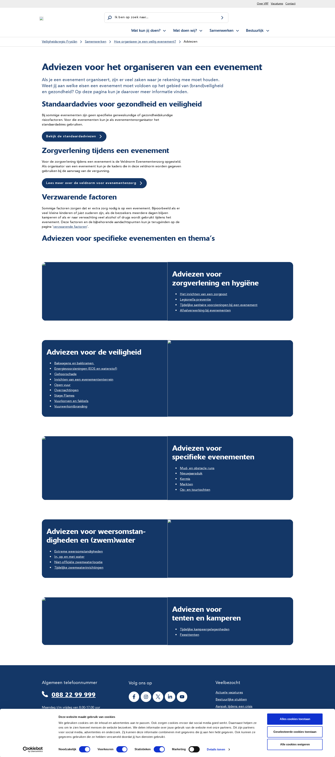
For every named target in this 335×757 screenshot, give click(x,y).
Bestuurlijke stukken (231, 699)
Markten (186, 484)
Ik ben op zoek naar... (131, 17)
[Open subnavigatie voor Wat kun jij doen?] (164, 30)
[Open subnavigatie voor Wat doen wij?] (201, 30)
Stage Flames (64, 395)
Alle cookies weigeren (295, 744)
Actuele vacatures (229, 692)
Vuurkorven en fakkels (71, 401)
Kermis (185, 479)
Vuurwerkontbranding (70, 406)
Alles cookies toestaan (295, 719)
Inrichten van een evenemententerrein (83, 379)
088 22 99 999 (74, 695)
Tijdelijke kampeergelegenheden (204, 629)
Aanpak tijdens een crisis (234, 706)
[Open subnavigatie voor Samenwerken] (237, 30)
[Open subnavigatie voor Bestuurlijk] (267, 30)
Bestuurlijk (254, 30)
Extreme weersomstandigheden (78, 551)
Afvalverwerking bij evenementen (205, 310)
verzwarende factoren (70, 227)
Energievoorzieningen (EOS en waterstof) (85, 368)
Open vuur (62, 385)
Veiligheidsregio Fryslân (59, 41)
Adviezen (190, 41)
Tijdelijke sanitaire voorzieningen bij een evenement (218, 305)
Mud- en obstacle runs (197, 468)
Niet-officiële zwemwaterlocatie (78, 562)
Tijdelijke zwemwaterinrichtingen (78, 567)
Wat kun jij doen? (145, 30)
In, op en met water (69, 557)
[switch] (118, 749)
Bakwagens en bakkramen (74, 363)
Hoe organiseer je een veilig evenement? (145, 41)
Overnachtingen (66, 390)
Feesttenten (189, 635)
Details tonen (216, 749)
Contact (290, 3)
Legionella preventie (195, 299)
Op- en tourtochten (195, 489)
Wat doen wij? (185, 30)
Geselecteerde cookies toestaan (294, 731)
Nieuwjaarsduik (191, 473)
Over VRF (263, 3)
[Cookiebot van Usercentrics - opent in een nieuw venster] (33, 749)
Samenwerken (221, 30)
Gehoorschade (65, 374)
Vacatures (277, 3)
